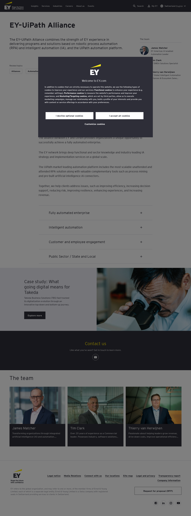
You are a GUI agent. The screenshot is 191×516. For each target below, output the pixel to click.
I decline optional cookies (69, 115)
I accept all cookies (119, 115)
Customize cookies (95, 123)
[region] (95, 97)
